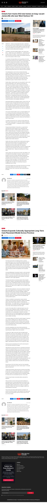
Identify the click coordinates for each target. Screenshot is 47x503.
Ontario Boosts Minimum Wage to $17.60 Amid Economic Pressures (42, 51)
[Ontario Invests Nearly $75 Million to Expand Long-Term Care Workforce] (8, 197)
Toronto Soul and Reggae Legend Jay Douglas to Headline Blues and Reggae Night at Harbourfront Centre (42, 277)
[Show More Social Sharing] (22, 21)
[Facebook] (3, 46)
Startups (29, 6)
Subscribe (43, 2)
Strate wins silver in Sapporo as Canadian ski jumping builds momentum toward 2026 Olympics (42, 59)
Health (42, 6)
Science (39, 6)
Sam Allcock (6, 18)
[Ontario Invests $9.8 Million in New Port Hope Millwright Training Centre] (8, 212)
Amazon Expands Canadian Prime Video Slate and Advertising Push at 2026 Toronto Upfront (39, 247)
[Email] (3, 55)
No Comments (16, 18)
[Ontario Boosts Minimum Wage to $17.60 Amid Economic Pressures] (35, 50)
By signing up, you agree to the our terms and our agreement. (13, 495)
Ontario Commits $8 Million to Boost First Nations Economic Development (42, 259)
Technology (34, 6)
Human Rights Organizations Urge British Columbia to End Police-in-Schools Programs (38, 30)
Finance (24, 6)
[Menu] (2, 6)
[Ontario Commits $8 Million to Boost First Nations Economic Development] (35, 259)
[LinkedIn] (3, 50)
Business (20, 6)
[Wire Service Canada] (23, 2)
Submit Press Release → (8, 480)
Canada (13, 6)
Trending (9, 6)
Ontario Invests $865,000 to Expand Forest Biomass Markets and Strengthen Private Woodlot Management (23, 204)
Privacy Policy (19, 495)
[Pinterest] (3, 52)
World (17, 6)
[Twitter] (3, 48)
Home (5, 6)
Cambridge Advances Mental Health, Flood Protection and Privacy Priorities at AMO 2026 (22, 218)
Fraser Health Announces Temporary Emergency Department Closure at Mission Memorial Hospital (42, 268)
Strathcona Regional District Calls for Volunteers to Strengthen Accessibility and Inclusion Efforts (42, 42)
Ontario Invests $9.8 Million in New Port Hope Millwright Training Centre (8, 218)
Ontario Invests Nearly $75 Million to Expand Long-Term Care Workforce (8, 203)
